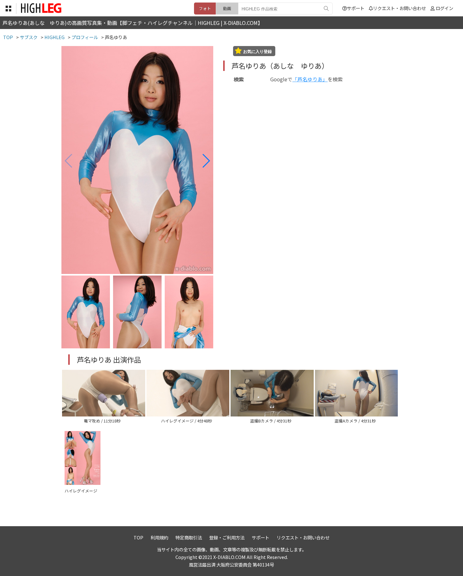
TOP (138, 537)
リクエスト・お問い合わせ (399, 8)
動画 (227, 8)
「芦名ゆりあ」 (310, 79)
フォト (205, 8)
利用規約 (159, 537)
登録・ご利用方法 (226, 537)
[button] (206, 161)
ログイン (444, 8)
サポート (355, 8)
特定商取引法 (188, 537)
